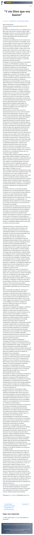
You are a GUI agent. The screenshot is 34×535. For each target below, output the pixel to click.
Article (27, 495)
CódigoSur (25, 532)
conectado (17, 517)
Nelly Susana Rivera (23, 21)
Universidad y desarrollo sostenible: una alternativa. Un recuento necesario (9, 507)
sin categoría (13, 495)
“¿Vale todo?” (25, 504)
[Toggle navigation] (31, 6)
